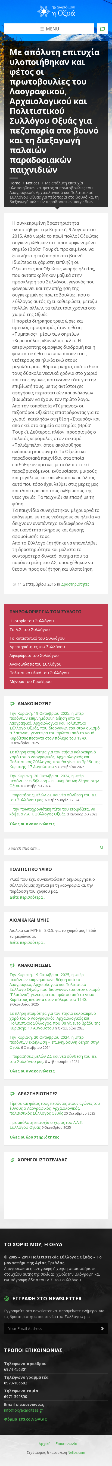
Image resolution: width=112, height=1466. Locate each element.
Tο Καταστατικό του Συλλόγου (37, 638)
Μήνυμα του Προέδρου (31, 681)
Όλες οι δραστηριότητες (34, 1137)
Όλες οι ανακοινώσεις (32, 823)
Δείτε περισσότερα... (27, 897)
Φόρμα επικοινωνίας (25, 1419)
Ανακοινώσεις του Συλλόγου (35, 664)
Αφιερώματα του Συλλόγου (34, 655)
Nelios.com (76, 1452)
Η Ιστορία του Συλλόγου (32, 620)
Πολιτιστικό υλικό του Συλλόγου (39, 672)
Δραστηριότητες (75, 584)
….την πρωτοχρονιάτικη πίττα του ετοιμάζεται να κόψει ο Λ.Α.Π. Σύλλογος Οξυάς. (52, 811)
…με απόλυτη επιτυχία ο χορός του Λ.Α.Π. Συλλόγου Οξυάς (46, 1125)
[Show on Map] (102, 28)
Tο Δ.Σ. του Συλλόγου (30, 629)
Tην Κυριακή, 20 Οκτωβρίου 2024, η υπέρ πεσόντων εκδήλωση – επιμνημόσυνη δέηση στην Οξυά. (54, 780)
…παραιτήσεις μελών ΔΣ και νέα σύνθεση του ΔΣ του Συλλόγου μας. (53, 797)
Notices (32, 182)
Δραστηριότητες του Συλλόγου (37, 646)
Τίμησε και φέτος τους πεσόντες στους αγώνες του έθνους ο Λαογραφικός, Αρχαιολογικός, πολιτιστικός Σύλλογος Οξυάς (55, 1108)
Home (15, 182)
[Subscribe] (102, 1329)
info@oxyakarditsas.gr (23, 1410)
